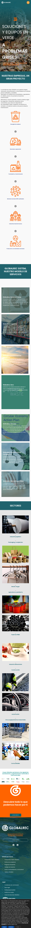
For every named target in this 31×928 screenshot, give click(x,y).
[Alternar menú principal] (28, 2)
